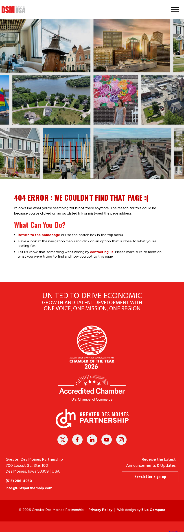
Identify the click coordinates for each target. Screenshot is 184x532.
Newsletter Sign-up (150, 476)
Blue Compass (153, 510)
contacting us (101, 252)
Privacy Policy (100, 510)
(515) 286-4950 (19, 481)
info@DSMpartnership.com (29, 488)
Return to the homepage (39, 235)
